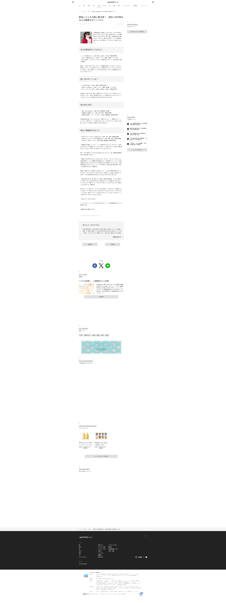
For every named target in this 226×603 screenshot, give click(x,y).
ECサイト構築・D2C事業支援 (101, 583)
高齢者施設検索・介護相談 (122, 584)
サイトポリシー (101, 553)
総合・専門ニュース (107, 580)
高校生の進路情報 (99, 578)
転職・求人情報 (122, 574)
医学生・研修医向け (116, 574)
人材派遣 (97, 586)
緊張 (98, 335)
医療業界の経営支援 (104, 589)
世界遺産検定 (120, 582)
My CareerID (121, 583)
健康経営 (115, 591)
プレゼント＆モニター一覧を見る (101, 456)
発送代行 (112, 591)
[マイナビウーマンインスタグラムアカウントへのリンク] (136, 557)
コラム (81, 335)
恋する (99, 5)
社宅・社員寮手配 (128, 591)
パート (102, 575)
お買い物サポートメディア (136, 583)
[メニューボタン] (73, 2)
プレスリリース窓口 (101, 547)
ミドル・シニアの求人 (107, 575)
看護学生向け (110, 574)
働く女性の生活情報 (99, 582)
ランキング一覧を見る (137, 150)
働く (84, 5)
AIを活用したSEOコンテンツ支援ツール (110, 584)
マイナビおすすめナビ (83, 563)
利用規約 (110, 547)
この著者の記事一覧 (117, 237)
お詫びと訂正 (100, 557)
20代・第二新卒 (111, 586)
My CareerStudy (115, 583)
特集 (119, 5)
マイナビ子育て (132, 582)
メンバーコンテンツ (126, 5)
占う (109, 5)
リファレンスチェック (135, 591)
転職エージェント (122, 586)
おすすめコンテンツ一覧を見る (137, 31)
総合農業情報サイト (126, 582)
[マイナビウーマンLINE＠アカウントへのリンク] (140, 557)
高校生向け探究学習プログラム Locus (109, 578)
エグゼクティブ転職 (129, 586)
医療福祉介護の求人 (99, 576)
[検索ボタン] (153, 2)
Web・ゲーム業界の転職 (104, 586)
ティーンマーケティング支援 (129, 580)
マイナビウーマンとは (112, 545)
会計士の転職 (135, 586)
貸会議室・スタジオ (121, 591)
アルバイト (98, 575)
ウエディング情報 (114, 582)
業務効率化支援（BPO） (105, 591)
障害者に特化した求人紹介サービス (117, 575)
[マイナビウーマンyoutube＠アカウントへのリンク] (146, 557)
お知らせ (99, 551)
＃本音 (93, 335)
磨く (94, 5)
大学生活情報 (137, 580)
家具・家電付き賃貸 (99, 584)
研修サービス (98, 591)
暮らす (104, 5)
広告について (100, 545)
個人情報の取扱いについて (113, 549)
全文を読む (101, 296)
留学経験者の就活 (104, 574)
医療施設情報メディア (127, 583)
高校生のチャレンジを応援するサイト (118, 580)
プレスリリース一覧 (101, 549)
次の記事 (112, 244)
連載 (114, 5)
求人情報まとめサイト (99, 580)
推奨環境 (99, 555)
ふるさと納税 (109, 583)
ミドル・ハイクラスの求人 (134, 574)
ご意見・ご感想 (111, 551)
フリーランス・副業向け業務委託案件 (131, 575)
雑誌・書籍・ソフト (107, 582)
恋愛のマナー (87, 335)
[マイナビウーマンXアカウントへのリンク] (143, 557)
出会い (89, 11)
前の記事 (90, 244)
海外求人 (127, 574)
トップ (79, 5)
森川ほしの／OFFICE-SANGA (84, 23)
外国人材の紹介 (110, 589)
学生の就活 (98, 574)
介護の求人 (98, 589)
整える (89, 5)
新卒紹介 (116, 586)
